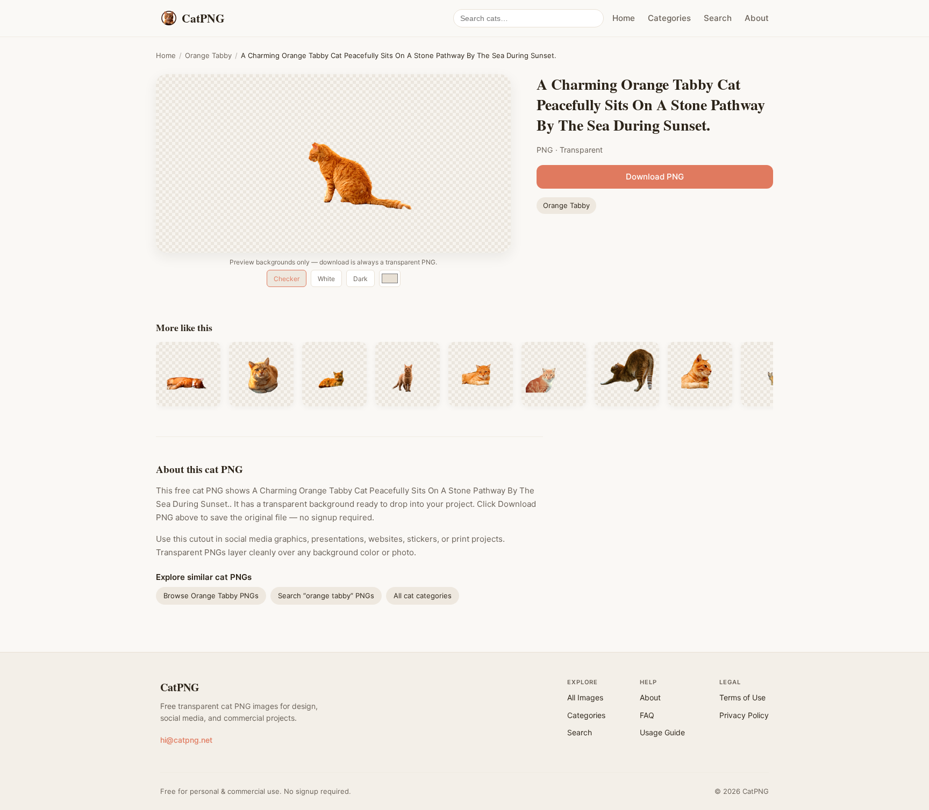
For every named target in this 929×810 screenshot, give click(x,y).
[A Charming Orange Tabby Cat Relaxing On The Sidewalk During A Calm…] (261, 374)
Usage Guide (662, 732)
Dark (360, 279)
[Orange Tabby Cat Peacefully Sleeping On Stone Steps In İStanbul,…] (188, 374)
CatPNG (179, 687)
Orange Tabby (208, 55)
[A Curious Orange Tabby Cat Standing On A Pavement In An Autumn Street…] (407, 374)
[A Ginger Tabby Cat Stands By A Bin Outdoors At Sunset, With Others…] (553, 374)
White (326, 279)
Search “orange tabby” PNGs (326, 595)
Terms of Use (742, 697)
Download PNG (655, 176)
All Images (585, 697)
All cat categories (423, 595)
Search (718, 18)
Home (623, 18)
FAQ (647, 715)
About (757, 18)
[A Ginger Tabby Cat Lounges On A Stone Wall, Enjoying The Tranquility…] (480, 374)
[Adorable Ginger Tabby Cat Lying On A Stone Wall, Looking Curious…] (700, 374)
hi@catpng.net (186, 739)
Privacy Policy (744, 715)
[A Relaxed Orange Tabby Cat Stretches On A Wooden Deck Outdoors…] (627, 374)
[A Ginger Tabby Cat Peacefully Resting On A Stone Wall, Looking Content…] (334, 374)
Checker (286, 279)
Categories (669, 18)
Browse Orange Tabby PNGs (211, 595)
